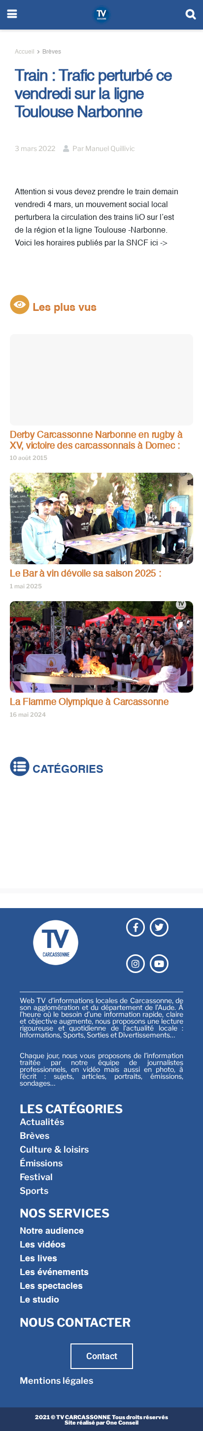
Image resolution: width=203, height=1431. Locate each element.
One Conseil (122, 1422)
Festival (26, 858)
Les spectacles (51, 1286)
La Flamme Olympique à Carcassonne (89, 702)
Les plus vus (63, 308)
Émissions (31, 844)
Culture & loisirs (44, 830)
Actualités (32, 802)
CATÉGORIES (66, 769)
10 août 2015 (28, 457)
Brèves (51, 52)
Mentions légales (56, 1380)
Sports (24, 871)
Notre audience (52, 1231)
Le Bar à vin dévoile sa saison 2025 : (85, 573)
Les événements (54, 1272)
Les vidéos (43, 1245)
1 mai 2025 (26, 586)
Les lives (38, 1258)
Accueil (24, 52)
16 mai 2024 (28, 714)
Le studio (39, 1300)
